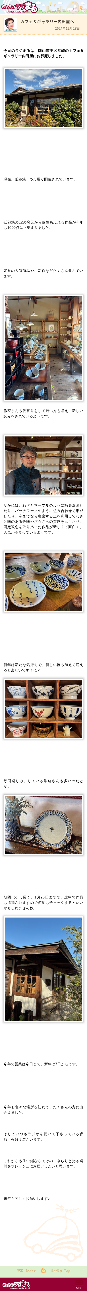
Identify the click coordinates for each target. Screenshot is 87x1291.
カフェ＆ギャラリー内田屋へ (47, 21)
